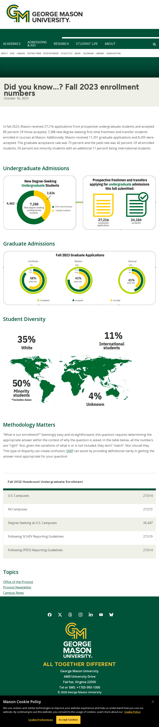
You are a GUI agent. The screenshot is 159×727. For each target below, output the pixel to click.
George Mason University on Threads (70, 615)
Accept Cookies (68, 719)
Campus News (13, 593)
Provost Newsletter (17, 587)
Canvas (21, 53)
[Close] (153, 701)
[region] (79, 711)
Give (12, 53)
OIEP (69, 451)
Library (100, 53)
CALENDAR (88, 53)
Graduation (113, 53)
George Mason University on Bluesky (111, 615)
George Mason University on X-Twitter (60, 615)
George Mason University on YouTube (101, 615)
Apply (4, 53)
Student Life (87, 44)
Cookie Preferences (40, 719)
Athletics (67, 53)
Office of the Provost (18, 582)
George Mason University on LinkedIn (90, 615)
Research (61, 44)
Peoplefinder (51, 53)
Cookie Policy (132, 712)
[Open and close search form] (154, 44)
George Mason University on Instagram (80, 615)
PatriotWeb (34, 53)
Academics (12, 44)
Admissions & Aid (37, 43)
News (78, 53)
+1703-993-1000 (88, 687)
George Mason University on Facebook (49, 615)
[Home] (43, 14)
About (110, 44)
